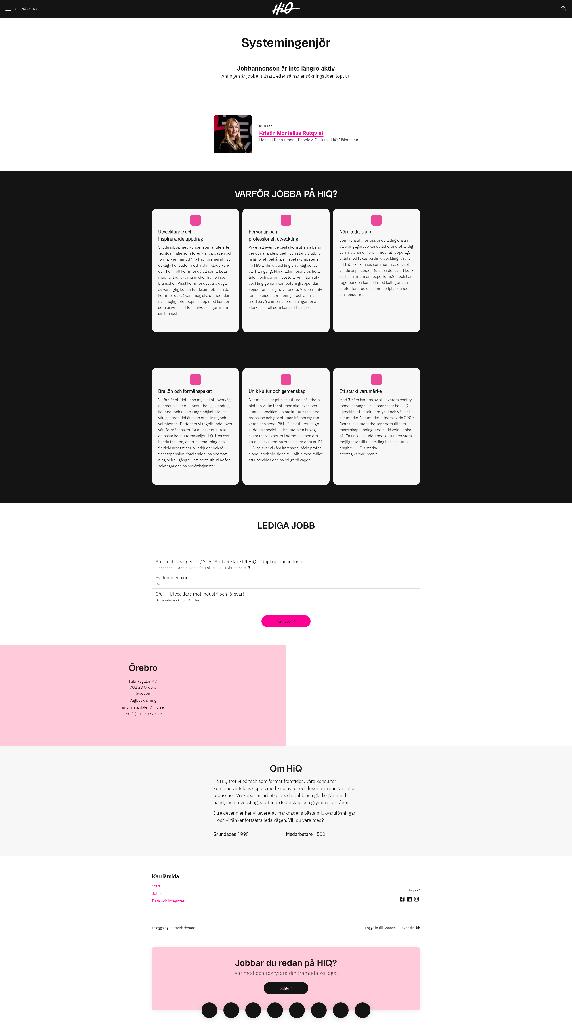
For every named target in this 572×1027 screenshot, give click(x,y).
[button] (563, 9)
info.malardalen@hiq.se (143, 707)
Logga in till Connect (381, 927)
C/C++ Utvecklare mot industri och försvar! (200, 594)
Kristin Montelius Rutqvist (291, 133)
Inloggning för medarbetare (173, 927)
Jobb (156, 893)
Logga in (286, 988)
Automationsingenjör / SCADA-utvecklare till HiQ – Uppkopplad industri (230, 561)
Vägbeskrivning (143, 700)
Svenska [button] (409, 927)
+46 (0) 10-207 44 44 (143, 714)
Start (156, 886)
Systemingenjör (172, 577)
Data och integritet (168, 901)
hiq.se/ (414, 890)
